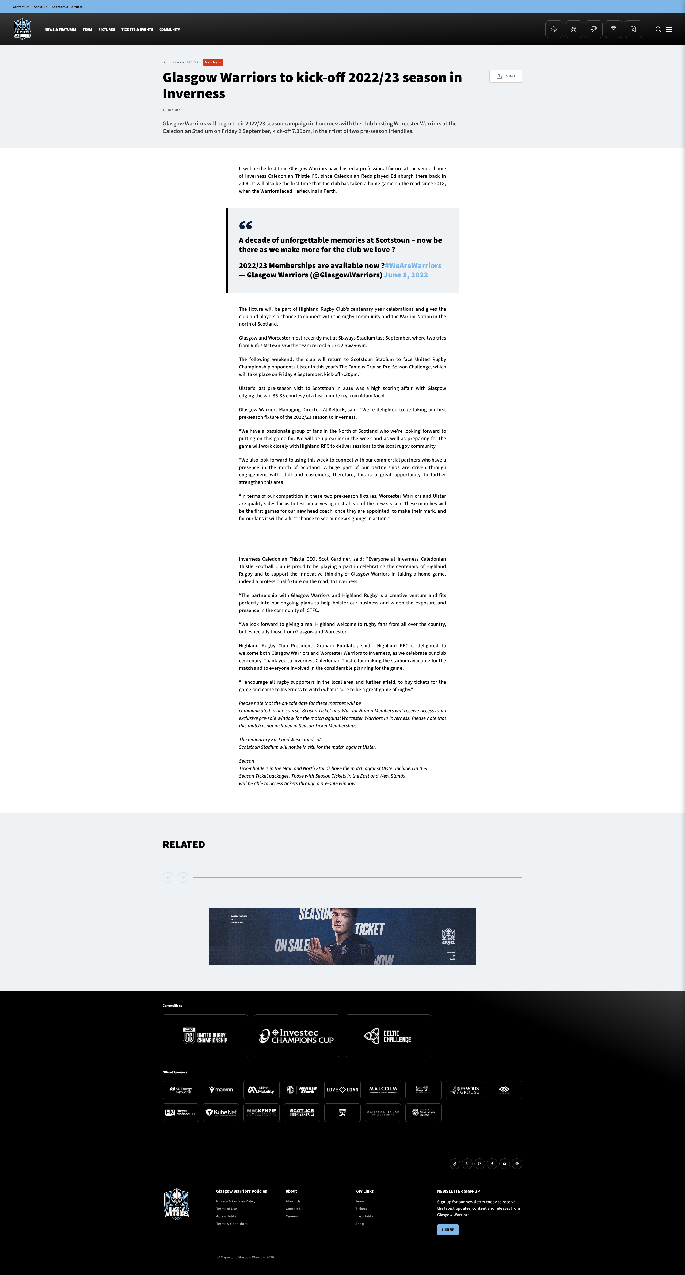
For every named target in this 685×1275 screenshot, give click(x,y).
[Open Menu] (669, 29)
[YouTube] (504, 1163)
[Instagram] (479, 1163)
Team (87, 29)
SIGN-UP (448, 1229)
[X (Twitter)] (467, 1163)
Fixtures (106, 29)
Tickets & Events (137, 29)
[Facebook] (492, 1163)
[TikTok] (455, 1163)
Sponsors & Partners (67, 7)
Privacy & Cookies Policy (236, 1201)
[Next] (183, 877)
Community (169, 29)
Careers (292, 1216)
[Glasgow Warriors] (22, 29)
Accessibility (226, 1216)
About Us (40, 7)
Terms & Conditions (232, 1224)
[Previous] (169, 877)
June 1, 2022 (406, 275)
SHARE (511, 76)
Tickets (361, 1209)
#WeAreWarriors (413, 265)
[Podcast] (517, 1163)
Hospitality (364, 1216)
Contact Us (21, 7)
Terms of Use (226, 1209)
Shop (359, 1224)
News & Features (60, 29)
